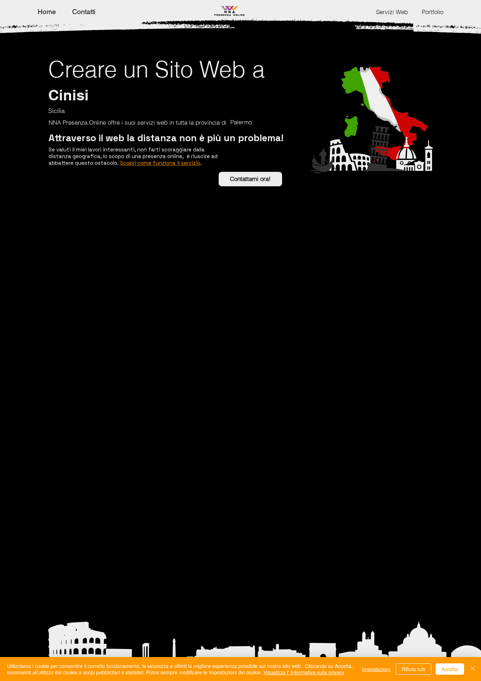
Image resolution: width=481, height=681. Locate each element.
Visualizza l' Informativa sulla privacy (303, 672)
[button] (392, 12)
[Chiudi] (472, 669)
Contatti (83, 11)
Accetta (450, 669)
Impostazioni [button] (376, 669)
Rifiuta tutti (413, 669)
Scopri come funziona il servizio (160, 163)
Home (47, 11)
